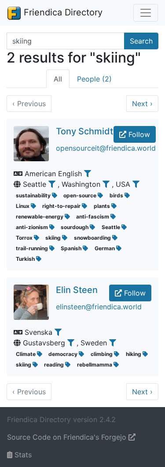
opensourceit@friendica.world (106, 148)
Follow (138, 134)
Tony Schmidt (84, 131)
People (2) (94, 78)
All (58, 78)
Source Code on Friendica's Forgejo (67, 437)
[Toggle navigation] (145, 13)
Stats (22, 454)
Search (141, 41)
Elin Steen (77, 290)
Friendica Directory (62, 12)
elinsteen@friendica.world (99, 306)
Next (142, 103)
